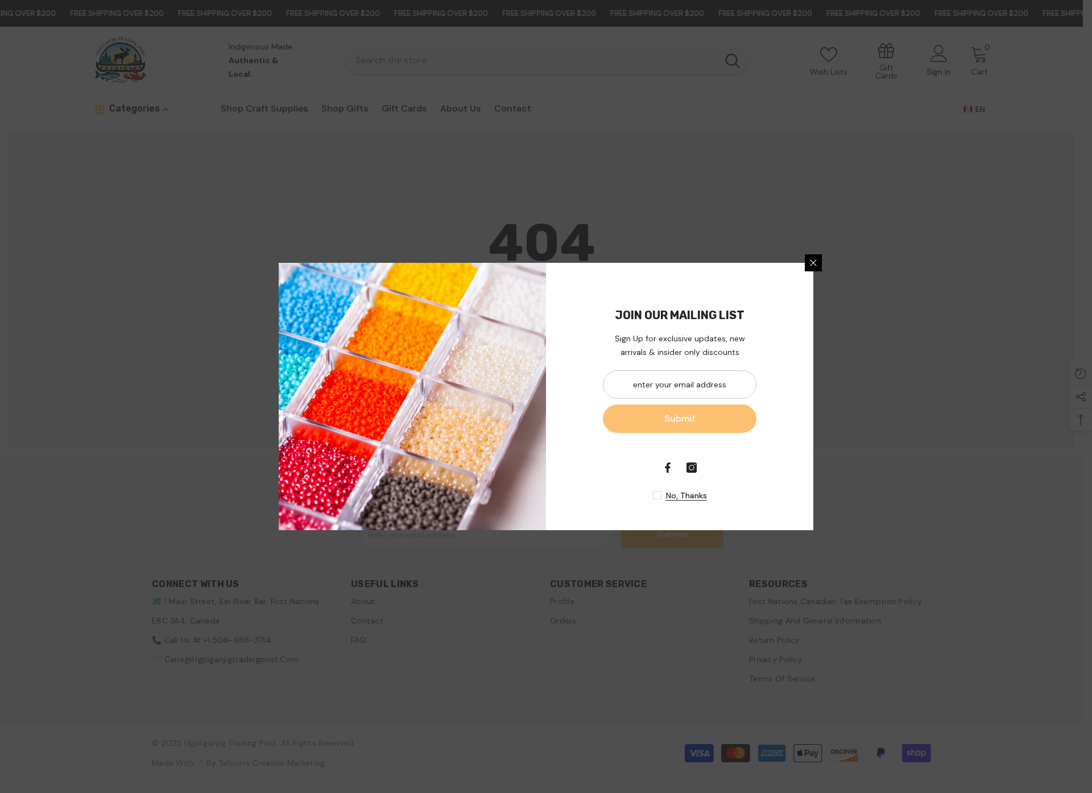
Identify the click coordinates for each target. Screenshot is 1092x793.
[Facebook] (668, 468)
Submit (680, 418)
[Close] (813, 262)
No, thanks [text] (686, 495)
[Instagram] (692, 468)
